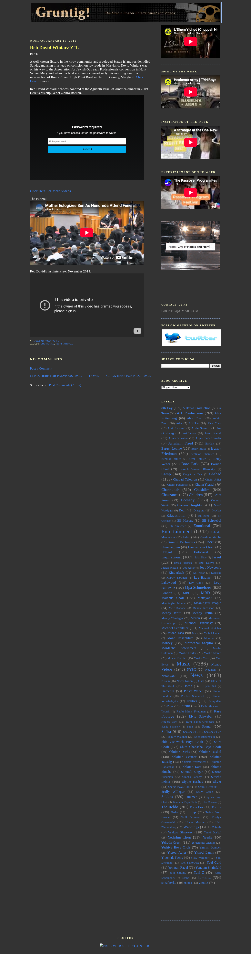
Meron (195, 618)
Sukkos (167, 796)
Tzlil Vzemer (190, 817)
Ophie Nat (210, 686)
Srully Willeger (173, 791)
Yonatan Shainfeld (208, 867)
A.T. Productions (190, 413)
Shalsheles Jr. (212, 731)
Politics (192, 701)
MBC (186, 593)
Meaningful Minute (173, 603)
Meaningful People (207, 603)
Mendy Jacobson (203, 608)
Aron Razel (213, 433)
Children (196, 494)
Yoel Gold (214, 862)
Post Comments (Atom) (65, 385)
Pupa (170, 706)
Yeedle (207, 837)
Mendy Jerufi (171, 613)
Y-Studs (216, 827)
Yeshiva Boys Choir (175, 847)
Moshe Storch (212, 653)
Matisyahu (205, 598)
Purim (185, 706)
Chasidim (201, 489)
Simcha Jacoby (192, 776)
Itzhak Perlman (183, 562)
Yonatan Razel (178, 867)
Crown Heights (189, 505)
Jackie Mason (169, 567)
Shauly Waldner (177, 736)
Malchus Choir (172, 598)
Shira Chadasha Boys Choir (200, 747)
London (166, 593)
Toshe (174, 812)
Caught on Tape (192, 474)
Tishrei (216, 807)
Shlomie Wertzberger (194, 761)
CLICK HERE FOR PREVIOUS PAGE (56, 376)
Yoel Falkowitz (189, 862)
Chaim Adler (213, 479)
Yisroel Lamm (204, 852)
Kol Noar (199, 572)
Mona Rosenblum (180, 638)
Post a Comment (41, 368)
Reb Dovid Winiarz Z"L (54, 47)
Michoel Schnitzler (174, 628)
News (196, 675)
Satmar (207, 726)
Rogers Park (169, 721)
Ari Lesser (189, 433)
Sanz (190, 726)
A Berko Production (197, 408)
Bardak (209, 443)
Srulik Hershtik (207, 786)
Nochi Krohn (185, 681)
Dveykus (216, 510)
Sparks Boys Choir (179, 786)
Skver (217, 782)
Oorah (188, 686)
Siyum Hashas (192, 782)
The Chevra (209, 802)
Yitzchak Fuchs (172, 857)
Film (186, 537)
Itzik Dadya (206, 562)
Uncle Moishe (195, 822)
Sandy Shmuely (170, 726)
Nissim (165, 681)
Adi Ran (194, 423)
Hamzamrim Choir (201, 547)
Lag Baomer (203, 577)
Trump (191, 812)
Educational (176, 515)
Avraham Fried (180, 443)
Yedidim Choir (180, 837)
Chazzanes (169, 494)
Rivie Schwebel (201, 716)
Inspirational (64, 344)
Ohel (201, 681)
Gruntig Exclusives (181, 542)
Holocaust (201, 552)
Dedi (182, 510)
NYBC (191, 669)
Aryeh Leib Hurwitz (208, 438)
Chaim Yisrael (204, 484)
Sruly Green (204, 791)
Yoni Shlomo (177, 872)
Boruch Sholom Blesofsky (197, 469)
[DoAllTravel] (190, 269)
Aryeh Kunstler (178, 438)
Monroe (209, 638)
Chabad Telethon (185, 479)
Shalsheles (189, 731)
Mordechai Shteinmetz (178, 648)
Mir (194, 633)
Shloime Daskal (210, 752)
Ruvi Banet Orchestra (200, 721)
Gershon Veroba (210, 537)
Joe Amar (189, 567)
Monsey (167, 643)
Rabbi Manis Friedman (191, 711)
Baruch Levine (171, 448)
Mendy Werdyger (172, 618)
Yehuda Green (171, 842)
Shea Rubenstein (204, 736)
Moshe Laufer (187, 653)
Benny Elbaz (198, 448)
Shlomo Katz (192, 767)
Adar (179, 423)
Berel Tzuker (197, 458)
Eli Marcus (185, 520)
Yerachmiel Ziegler (203, 842)
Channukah (170, 489)
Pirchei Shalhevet (192, 696)
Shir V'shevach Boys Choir (182, 742)
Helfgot (166, 552)
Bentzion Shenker (202, 453)
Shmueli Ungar (192, 772)
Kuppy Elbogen (176, 577)
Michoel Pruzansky (199, 623)
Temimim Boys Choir (185, 802)
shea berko (168, 883)
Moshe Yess (201, 658)
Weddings (191, 827)
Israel (216, 557)
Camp (166, 474)
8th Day (167, 408)
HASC (209, 542)
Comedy (188, 500)
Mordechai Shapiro (199, 643)
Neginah (210, 669)
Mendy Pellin (202, 613)
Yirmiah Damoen (210, 847)
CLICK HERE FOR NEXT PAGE (128, 376)
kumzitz (204, 877)
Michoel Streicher (210, 628)
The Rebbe (170, 807)
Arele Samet (199, 428)
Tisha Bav (197, 807)
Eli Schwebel (211, 520)
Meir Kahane (177, 608)
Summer (191, 797)
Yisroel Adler (176, 852)
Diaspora (199, 510)
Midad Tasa (175, 633)
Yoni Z (199, 872)
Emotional (47, 344)
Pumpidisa (214, 701)
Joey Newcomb (210, 567)
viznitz (203, 883)
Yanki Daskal (212, 832)
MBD (205, 593)
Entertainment (176, 531)
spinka (188, 882)
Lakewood (168, 582)
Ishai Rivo (201, 557)
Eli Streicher (177, 525)
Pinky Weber (193, 691)
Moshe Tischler (176, 658)
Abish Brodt (195, 418)
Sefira (166, 731)
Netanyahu (168, 676)
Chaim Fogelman (177, 484)
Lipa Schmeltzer (198, 587)
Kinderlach (176, 572)
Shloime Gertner (184, 757)
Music (183, 664)
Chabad (215, 474)
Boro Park (189, 464)
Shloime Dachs (179, 752)
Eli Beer (203, 515)
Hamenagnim (170, 547)
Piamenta (167, 691)
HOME (94, 376)
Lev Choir (196, 582)
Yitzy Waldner (199, 857)
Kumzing (216, 572)
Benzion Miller (171, 458)
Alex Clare (214, 423)
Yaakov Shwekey (180, 832)
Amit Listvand (176, 428)
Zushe (185, 877)
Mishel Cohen (212, 633)
